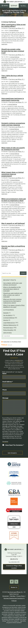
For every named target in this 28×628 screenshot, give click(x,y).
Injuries (5, 320)
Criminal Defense (13, 30)
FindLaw (14, 601)
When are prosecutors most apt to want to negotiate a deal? (13, 200)
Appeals (5, 313)
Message (5, 398)
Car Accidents (7, 315)
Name (4, 373)
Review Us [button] (14, 587)
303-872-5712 (19, 360)
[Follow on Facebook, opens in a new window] (12, 582)
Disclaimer (5, 441)
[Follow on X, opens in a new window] (16, 582)
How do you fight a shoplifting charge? (13, 247)
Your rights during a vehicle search (12, 76)
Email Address (7, 382)
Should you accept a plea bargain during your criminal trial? (12, 51)
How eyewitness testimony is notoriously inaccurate (12, 99)
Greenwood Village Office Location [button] (14, 567)
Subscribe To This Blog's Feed (12, 341)
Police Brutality (8, 330)
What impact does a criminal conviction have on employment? (12, 174)
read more (4, 44)
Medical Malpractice (9, 325)
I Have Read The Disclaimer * (14, 445)
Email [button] (15, 6)
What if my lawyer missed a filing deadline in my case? (13, 306)
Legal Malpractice (9, 323)
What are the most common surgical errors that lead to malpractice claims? (12, 301)
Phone (4, 390)
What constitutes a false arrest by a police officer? (13, 25)
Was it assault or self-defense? (13, 223)
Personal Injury (8, 327)
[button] (4, 6)
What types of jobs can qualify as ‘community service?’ (13, 149)
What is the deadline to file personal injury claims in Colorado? (12, 289)
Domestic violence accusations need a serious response (13, 124)
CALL (24, 6)
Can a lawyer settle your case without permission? (12, 284)
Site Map (12, 596)
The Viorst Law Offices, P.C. (16, 28)
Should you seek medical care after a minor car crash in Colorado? (12, 295)
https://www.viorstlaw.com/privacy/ (12, 438)
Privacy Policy (21, 596)
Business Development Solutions (13, 598)
